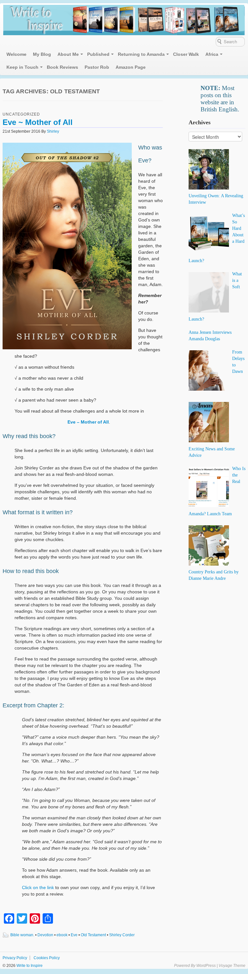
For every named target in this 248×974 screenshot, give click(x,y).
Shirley (53, 131)
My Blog (42, 54)
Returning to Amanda (141, 54)
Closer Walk (186, 54)
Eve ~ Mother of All (38, 122)
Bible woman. (22, 935)
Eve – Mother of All (88, 422)
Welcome (16, 54)
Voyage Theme (232, 965)
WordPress (206, 965)
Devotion (45, 935)
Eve (74, 935)
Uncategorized (21, 114)
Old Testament (93, 935)
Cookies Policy (47, 958)
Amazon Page (131, 67)
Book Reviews (62, 67)
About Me (68, 54)
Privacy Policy (15, 958)
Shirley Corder (122, 935)
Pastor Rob (97, 67)
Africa (211, 54)
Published (98, 54)
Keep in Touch (22, 67)
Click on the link (38, 887)
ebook (62, 935)
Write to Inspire (29, 965)
